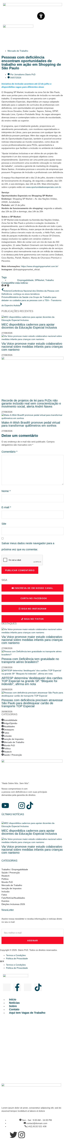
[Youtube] (5, 805)
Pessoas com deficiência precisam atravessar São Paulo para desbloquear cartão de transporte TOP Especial (32, 703)
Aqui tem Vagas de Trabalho (27, 1012)
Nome (6, 491)
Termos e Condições (16, 955)
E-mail (6, 507)
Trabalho (49, 280)
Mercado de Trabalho (18, 51)
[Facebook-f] (17, 987)
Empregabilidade (25, 280)
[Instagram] (21, 805)
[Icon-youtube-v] (7, 987)
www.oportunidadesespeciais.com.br (43, 187)
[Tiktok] (30, 805)
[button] (3, 285)
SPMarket (39, 280)
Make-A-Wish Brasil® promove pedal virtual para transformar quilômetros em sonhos (31, 424)
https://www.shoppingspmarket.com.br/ (39, 266)
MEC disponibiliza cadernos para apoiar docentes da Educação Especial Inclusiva (29, 326)
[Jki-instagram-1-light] (27, 987)
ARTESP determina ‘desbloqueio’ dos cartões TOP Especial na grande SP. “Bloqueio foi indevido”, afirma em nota (32, 681)
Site (4, 523)
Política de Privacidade (17, 958)
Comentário (9, 451)
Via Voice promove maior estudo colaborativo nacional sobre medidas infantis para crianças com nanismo (32, 346)
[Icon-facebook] (13, 805)
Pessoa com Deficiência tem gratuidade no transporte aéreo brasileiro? (30, 660)
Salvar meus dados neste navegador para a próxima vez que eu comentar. (28, 546)
